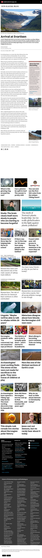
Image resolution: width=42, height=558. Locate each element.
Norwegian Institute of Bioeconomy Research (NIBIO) (21, 495)
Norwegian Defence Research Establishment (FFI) (21, 485)
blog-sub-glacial (5, 146)
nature (13, 145)
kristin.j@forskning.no (20, 463)
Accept (4, 555)
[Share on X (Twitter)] (3, 149)
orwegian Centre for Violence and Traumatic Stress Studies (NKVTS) (8, 542)
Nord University (7, 526)
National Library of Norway (8, 513)
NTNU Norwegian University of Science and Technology (21, 525)
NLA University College (8, 523)
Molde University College (8, 512)
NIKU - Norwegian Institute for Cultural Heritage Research (9, 519)
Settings (8, 555)
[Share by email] (7, 149)
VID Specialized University (35, 536)
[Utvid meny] (40, 2)
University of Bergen (34, 526)
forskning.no (34, 145)
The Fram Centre (33, 487)
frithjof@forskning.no (20, 457)
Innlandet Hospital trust (8, 497)
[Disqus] (21, 164)
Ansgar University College (8, 481)
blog (12, 146)
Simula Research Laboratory (22, 543)
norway (16, 146)
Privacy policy (5, 461)
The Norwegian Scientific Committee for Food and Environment (34, 506)
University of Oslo (33, 530)
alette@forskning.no (19, 451)
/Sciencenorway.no (35, 443)
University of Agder (33, 524)
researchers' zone (5, 145)
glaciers (28, 145)
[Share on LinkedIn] (5, 149)
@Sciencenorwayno (35, 445)
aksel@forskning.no (19, 447)
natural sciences (20, 145)
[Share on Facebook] (2, 149)
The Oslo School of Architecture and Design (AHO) (34, 510)
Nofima (5, 525)
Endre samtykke (5, 472)
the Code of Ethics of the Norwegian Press (7, 468)
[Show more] (35, 95)
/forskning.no (34, 447)
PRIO (18, 533)
